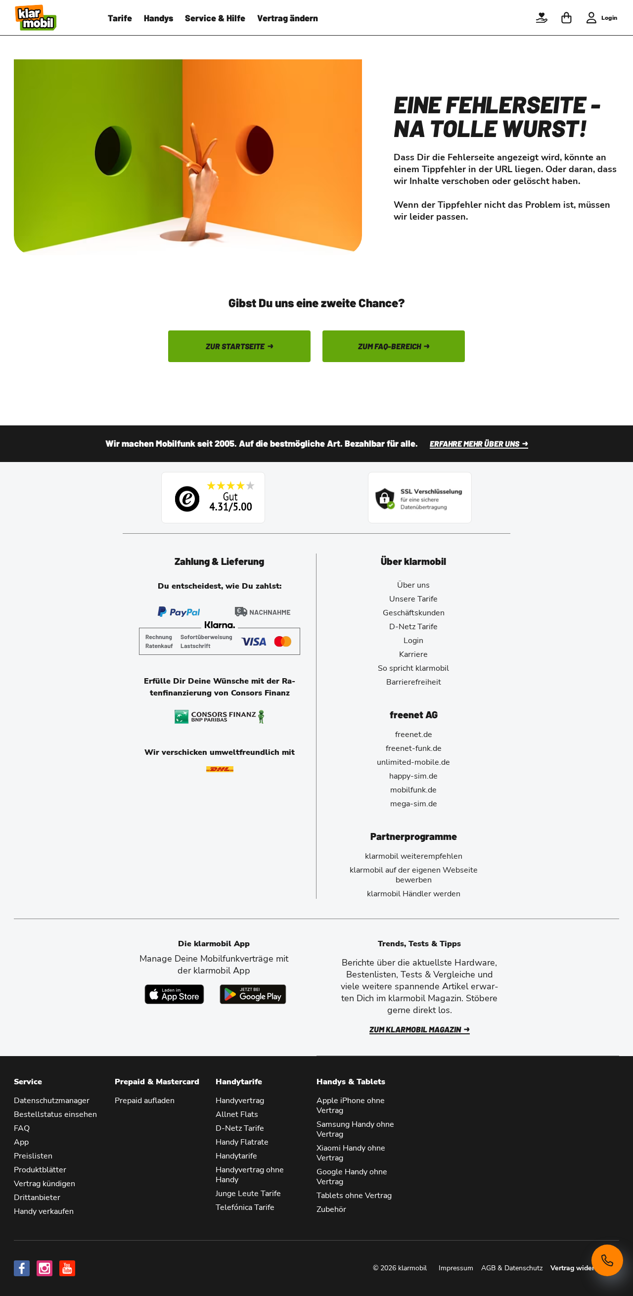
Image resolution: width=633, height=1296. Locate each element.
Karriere (413, 654)
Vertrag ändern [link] (287, 17)
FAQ (22, 1128)
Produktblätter (40, 1169)
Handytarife (236, 1156)
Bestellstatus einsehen (55, 1114)
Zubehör (331, 1209)
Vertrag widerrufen (580, 1268)
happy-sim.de (413, 776)
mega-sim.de (413, 803)
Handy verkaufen (44, 1211)
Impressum (456, 1268)
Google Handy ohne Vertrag (351, 1176)
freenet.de (413, 734)
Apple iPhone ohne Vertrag (350, 1105)
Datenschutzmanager (52, 1100)
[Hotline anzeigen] (607, 1260)
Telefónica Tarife (245, 1207)
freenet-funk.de (414, 748)
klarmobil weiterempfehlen (413, 856)
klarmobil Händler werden (413, 893)
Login (413, 640)
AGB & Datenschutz (512, 1268)
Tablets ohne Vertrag (354, 1195)
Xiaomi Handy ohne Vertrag (350, 1153)
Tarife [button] (120, 17)
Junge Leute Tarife (248, 1193)
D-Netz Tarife (413, 626)
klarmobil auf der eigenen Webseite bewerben (414, 875)
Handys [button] (158, 17)
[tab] (219, 561)
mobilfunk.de (413, 790)
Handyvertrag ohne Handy (250, 1174)
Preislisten (33, 1156)
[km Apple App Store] (174, 994)
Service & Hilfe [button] (215, 17)
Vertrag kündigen (44, 1183)
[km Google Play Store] (253, 994)
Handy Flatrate (242, 1142)
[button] (541, 18)
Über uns (413, 585)
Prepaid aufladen (145, 1100)
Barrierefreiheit (413, 682)
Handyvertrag (240, 1100)
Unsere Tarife (413, 599)
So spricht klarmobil (413, 668)
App (21, 1142)
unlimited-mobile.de (413, 762)
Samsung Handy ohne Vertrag (355, 1129)
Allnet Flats (237, 1114)
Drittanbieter (37, 1197)
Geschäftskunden (414, 612)
